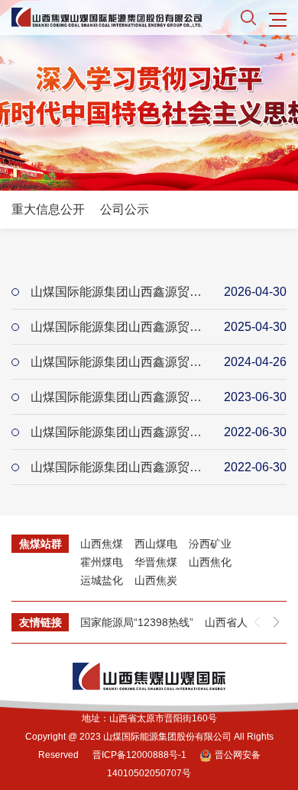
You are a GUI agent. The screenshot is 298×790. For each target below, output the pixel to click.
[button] (276, 622)
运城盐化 (101, 580)
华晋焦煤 (155, 562)
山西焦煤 (101, 544)
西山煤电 (155, 544)
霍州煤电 (101, 562)
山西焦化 (210, 562)
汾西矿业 (210, 544)
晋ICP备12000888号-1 (139, 755)
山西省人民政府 (242, 622)
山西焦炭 (155, 580)
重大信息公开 (48, 209)
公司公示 (124, 209)
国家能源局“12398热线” (136, 622)
